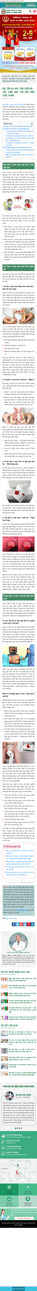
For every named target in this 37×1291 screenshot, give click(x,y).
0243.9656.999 (22, 910)
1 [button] (16, 1128)
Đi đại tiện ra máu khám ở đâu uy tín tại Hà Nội (22, 1066)
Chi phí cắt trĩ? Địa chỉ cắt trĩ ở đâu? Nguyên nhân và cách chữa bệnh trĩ (22, 1018)
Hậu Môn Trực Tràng (19, 76)
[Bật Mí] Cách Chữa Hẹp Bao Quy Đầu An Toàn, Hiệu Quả (22, 979)
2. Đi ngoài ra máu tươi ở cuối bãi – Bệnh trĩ (19, 136)
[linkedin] (33, 924)
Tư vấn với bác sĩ (24, 1218)
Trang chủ (6, 76)
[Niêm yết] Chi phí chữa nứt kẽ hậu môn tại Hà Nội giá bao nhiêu (22, 994)
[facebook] (14, 924)
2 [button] (17, 1128)
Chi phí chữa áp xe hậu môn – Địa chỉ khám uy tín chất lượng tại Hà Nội (22, 1010)
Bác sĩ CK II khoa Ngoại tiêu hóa (18, 952)
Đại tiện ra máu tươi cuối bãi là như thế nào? (18, 126)
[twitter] (17, 924)
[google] (21, 924)
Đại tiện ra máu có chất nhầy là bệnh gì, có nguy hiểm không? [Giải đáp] (22, 1074)
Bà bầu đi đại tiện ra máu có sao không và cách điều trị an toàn (22, 1033)
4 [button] (21, 1128)
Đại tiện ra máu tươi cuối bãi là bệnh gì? (17, 129)
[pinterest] (29, 924)
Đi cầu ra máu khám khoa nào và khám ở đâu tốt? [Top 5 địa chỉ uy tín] (22, 1042)
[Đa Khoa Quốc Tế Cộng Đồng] (18, 43)
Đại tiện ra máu (11, 918)
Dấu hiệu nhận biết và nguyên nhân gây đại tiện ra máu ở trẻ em (22, 1058)
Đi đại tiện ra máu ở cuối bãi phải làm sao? (18, 147)
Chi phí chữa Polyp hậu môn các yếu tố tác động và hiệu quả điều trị (22, 1002)
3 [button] (19, 1128)
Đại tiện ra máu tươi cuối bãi (13, 104)
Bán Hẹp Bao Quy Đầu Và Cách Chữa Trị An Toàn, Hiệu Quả (22, 987)
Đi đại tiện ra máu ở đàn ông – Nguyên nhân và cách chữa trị (22, 1050)
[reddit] (25, 924)
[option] (18, 1108)
